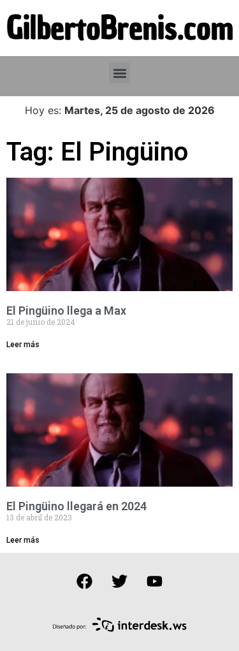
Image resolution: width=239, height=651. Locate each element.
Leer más (23, 344)
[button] (119, 72)
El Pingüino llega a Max (66, 310)
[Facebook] (85, 581)
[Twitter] (120, 581)
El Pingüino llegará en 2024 (76, 506)
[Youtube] (155, 581)
